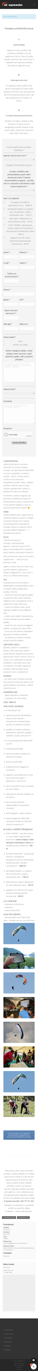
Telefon (23, 263)
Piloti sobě (8, 1342)
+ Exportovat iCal (23, 1217)
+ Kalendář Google (9, 1217)
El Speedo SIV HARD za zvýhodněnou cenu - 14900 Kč (20, 204)
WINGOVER (23, 1243)
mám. (20, 341)
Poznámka (7, 401)
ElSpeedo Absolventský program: (19, 165)
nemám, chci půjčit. (20, 344)
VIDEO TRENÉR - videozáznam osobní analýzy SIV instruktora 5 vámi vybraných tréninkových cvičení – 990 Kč (20, 230)
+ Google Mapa (7, 1272)
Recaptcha (7, 428)
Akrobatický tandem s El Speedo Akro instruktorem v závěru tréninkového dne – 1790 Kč (20, 212)
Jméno (6, 252)
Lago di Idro (6, 1267)
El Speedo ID (9, 1330)
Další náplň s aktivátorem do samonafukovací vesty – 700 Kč (20, 220)
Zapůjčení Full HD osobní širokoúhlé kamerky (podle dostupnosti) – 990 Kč (20, 241)
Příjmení (23, 252)
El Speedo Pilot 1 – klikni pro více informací (18, 559)
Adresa (6, 289)
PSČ (21, 300)
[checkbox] (4, 202)
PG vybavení (8, 1338)
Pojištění (7, 1346)
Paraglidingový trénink (13, 1243)
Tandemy (7, 1350)
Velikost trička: (9, 389)
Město (6, 300)
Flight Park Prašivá (19, 1365)
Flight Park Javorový (19, 1363)
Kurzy (5, 1243)
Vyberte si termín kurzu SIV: (15, 155)
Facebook (19, 1367)
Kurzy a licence (9, 1334)
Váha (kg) (7, 324)
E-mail (6, 263)
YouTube (19, 1370)
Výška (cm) (23, 324)
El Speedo (6, 1256)
